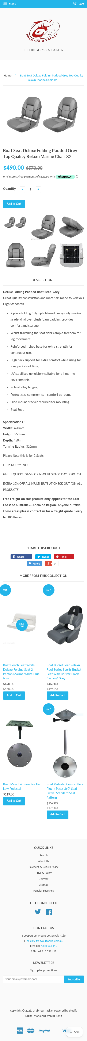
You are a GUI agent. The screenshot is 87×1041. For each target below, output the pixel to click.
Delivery (43, 879)
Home (7, 75)
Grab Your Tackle (43, 1010)
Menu (12, 4)
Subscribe (74, 979)
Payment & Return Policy (43, 867)
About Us (43, 861)
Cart (81, 4)
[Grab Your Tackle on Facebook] (49, 913)
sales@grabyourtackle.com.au (45, 941)
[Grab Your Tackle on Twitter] (38, 913)
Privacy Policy (44, 873)
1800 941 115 (49, 946)
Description (42, 280)
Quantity (9, 189)
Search (43, 855)
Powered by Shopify (65, 1010)
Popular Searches (43, 891)
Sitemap (43, 885)
